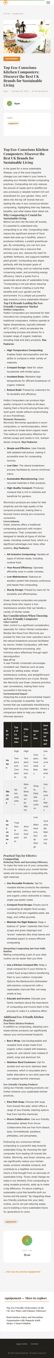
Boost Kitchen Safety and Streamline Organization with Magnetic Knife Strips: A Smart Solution (24, 1320)
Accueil (6, 13)
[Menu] (48, 2)
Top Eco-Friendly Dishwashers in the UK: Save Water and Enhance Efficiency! (26, 1309)
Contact (34, 1344)
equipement (18, 13)
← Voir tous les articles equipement (21, 1271)
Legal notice (21, 1344)
